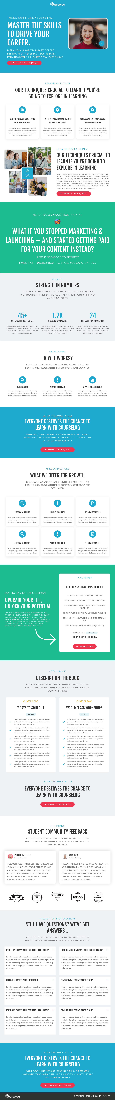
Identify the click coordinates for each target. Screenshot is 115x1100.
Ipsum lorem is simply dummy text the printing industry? (27, 950)
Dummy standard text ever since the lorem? (77, 980)
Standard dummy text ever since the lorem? (22, 980)
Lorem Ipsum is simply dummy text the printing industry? (27, 1010)
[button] (30, 950)
